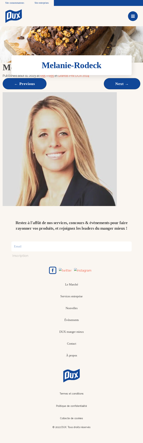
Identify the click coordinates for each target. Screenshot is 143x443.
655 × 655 (47, 76)
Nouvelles (72, 308)
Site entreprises (42, 3)
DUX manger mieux (71, 331)
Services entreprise (71, 296)
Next (122, 84)
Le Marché (71, 284)
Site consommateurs (14, 3)
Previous (24, 84)
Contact (71, 343)
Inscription (20, 255)
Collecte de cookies (71, 418)
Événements (71, 320)
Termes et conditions (71, 393)
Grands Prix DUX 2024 (73, 76)
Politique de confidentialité (71, 406)
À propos (71, 355)
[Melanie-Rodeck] (60, 149)
